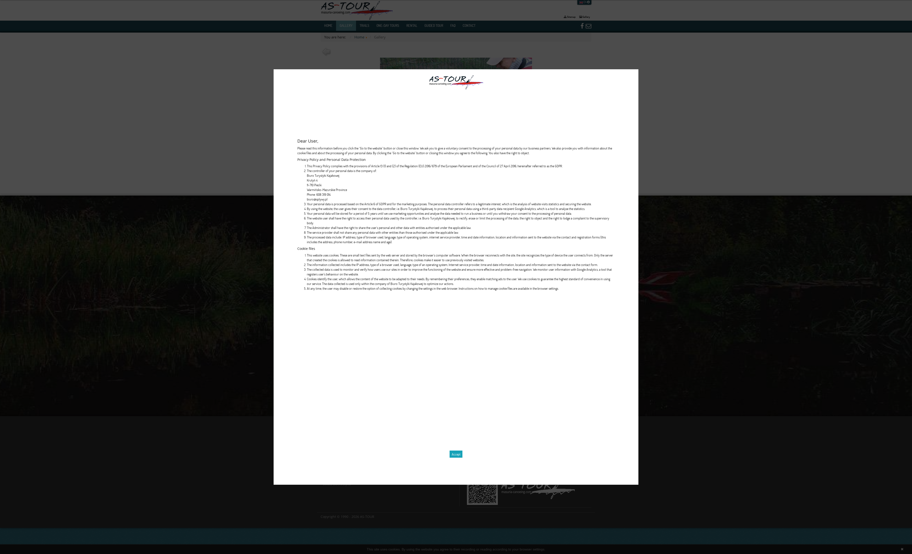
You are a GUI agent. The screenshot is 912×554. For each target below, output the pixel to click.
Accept (456, 454)
